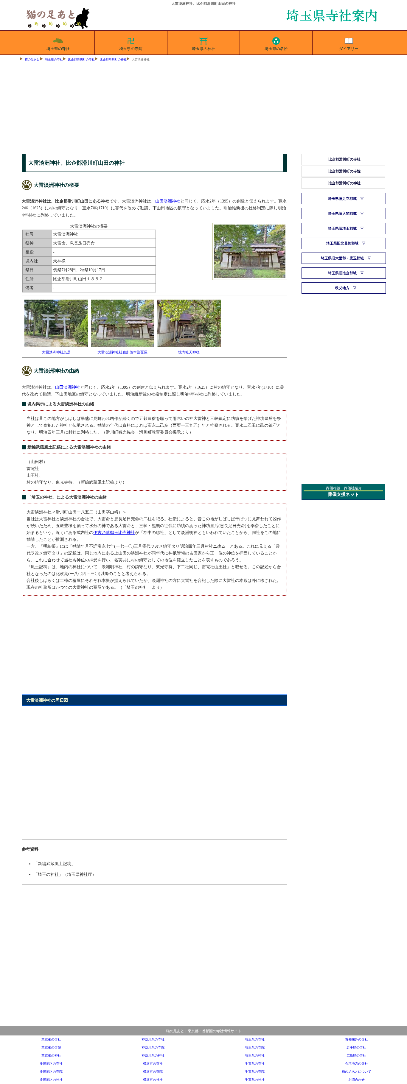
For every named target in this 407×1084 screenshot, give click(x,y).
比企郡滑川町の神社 (113, 59)
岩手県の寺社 (356, 1047)
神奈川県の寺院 (153, 1047)
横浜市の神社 (153, 1079)
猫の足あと (32, 59)
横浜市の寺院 (153, 1071)
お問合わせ (356, 1079)
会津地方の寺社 (356, 1063)
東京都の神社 (51, 1055)
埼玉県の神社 (203, 48)
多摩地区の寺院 (51, 1071)
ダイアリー (348, 48)
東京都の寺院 (51, 1047)
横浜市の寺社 (153, 1063)
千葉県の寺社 (255, 1063)
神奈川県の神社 (153, 1055)
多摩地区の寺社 (51, 1063)
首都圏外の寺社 (356, 1039)
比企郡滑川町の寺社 (81, 59)
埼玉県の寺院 (130, 48)
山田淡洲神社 (167, 201)
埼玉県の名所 (276, 48)
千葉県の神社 (255, 1079)
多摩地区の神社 (51, 1079)
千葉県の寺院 (255, 1071)
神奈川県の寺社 (153, 1039)
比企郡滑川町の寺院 (344, 171)
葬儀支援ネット (343, 494)
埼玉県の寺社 (58, 48)
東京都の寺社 (51, 1039)
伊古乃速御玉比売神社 (114, 532)
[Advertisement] (203, 109)
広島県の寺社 (356, 1055)
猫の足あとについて (356, 1071)
